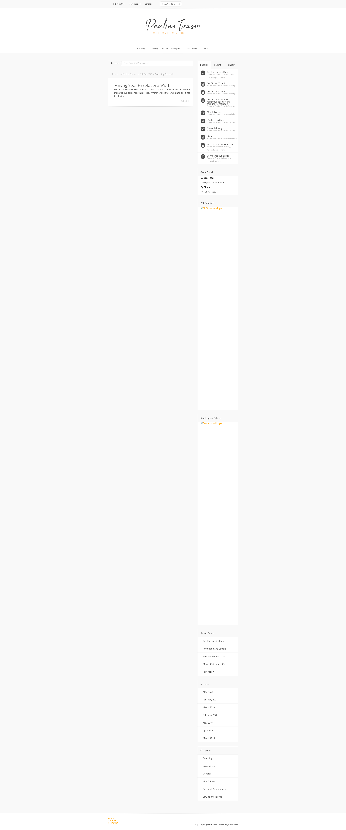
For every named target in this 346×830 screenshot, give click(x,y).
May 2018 (208, 722)
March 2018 (209, 738)
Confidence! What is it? (218, 155)
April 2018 (208, 730)
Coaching (159, 74)
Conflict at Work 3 (216, 83)
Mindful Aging (214, 112)
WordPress (233, 825)
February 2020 (210, 715)
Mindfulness (232, 114)
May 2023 (208, 691)
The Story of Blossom (214, 656)
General (169, 74)
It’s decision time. (215, 120)
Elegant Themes (210, 825)
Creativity (113, 822)
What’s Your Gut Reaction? (220, 144)
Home (116, 63)
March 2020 (209, 707)
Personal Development (215, 150)
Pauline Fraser (129, 74)
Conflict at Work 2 (216, 91)
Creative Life (209, 765)
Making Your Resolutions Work (142, 85)
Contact (112, 820)
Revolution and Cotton (214, 648)
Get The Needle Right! (218, 72)
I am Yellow (208, 671)
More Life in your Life (214, 664)
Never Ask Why (214, 128)
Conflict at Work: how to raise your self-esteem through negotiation (219, 101)
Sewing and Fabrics (217, 77)
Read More (185, 101)
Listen (210, 136)
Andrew (218, 146)
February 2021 (210, 699)
